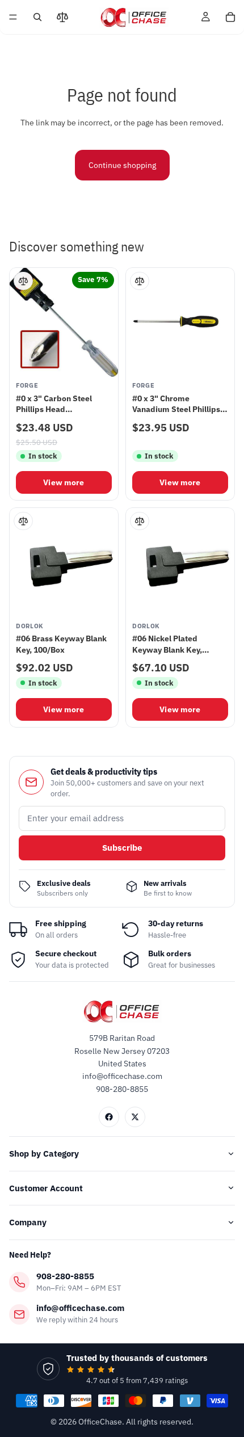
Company (28, 1222)
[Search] (37, 17)
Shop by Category (44, 1153)
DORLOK (30, 626)
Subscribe (122, 847)
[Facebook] (109, 1117)
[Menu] (13, 17)
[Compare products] (62, 17)
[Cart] (230, 17)
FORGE (27, 385)
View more (63, 482)
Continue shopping (122, 165)
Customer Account (46, 1188)
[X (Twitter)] (135, 1117)
